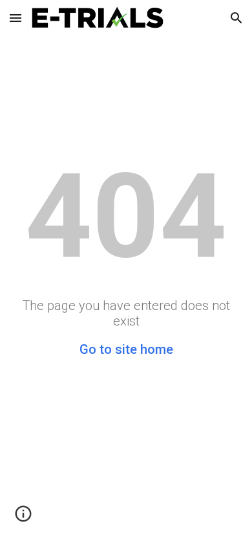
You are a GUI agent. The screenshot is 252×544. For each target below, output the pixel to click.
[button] (15, 17)
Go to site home (126, 349)
